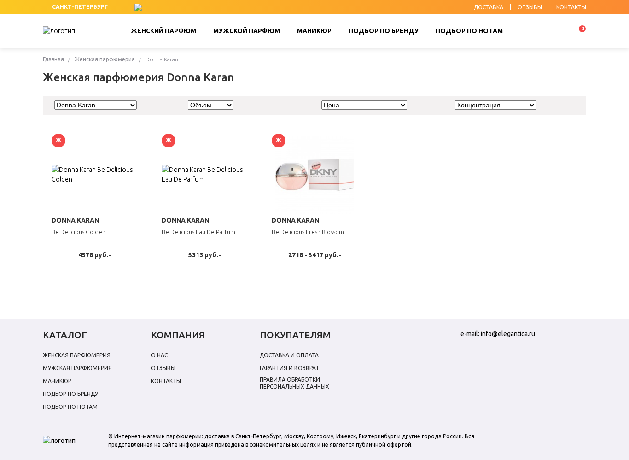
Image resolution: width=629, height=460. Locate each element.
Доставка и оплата (289, 355)
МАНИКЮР (314, 31)
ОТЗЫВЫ (530, 7)
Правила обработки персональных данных (294, 383)
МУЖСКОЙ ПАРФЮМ (246, 31)
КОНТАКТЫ (571, 7)
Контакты (166, 381)
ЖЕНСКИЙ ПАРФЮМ (163, 31)
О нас (159, 355)
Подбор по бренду (70, 394)
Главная (53, 59)
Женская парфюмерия (105, 59)
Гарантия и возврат (289, 368)
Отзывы (163, 368)
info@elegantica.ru (508, 333)
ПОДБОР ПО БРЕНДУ (384, 31)
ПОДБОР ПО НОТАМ (469, 31)
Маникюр (57, 381)
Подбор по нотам (70, 407)
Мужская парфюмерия (77, 368)
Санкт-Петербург (80, 7)
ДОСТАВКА (488, 7)
